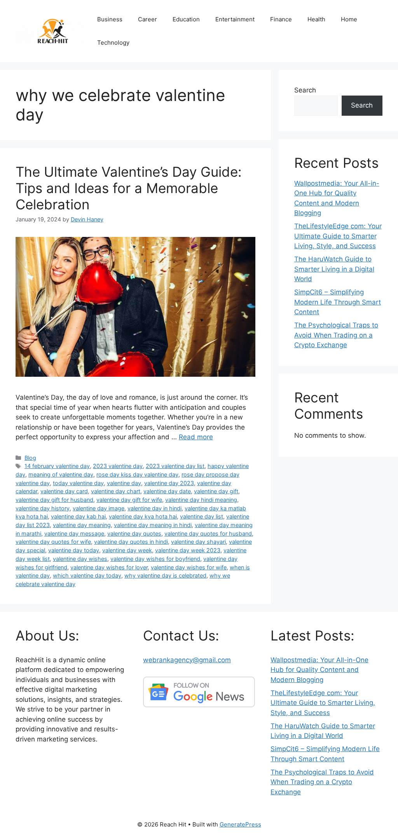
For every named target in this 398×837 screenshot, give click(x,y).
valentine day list (201, 516)
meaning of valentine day (60, 474)
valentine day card (64, 491)
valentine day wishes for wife (189, 567)
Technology (113, 42)
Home (349, 19)
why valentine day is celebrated (165, 575)
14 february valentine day (57, 466)
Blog (30, 457)
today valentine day (78, 483)
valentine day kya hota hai (143, 516)
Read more (196, 437)
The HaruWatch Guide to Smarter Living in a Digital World (334, 269)
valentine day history (43, 508)
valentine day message (74, 533)
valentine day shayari (198, 541)
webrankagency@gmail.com (187, 660)
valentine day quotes (134, 533)
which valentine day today (87, 575)
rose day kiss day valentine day (137, 474)
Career (147, 19)
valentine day (124, 483)
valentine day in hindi (154, 508)
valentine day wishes (80, 558)
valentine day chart (115, 491)
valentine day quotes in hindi (131, 541)
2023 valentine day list (175, 466)
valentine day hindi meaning (201, 499)
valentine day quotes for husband (208, 533)
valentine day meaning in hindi (153, 525)
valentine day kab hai (78, 516)
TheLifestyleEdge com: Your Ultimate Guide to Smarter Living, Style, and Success (338, 236)
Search (305, 90)
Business (109, 19)
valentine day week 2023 (187, 550)
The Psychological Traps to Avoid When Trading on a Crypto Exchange (336, 335)
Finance (281, 19)
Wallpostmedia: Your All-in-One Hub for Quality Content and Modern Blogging (319, 670)
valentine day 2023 (169, 483)
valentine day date (167, 491)
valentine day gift (216, 491)
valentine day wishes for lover (109, 567)
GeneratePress (240, 824)
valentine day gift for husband (54, 499)
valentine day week (127, 550)
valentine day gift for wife (129, 499)
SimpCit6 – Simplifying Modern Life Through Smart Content (337, 302)
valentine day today (73, 550)
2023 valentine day (118, 466)
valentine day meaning (82, 525)
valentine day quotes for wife (53, 541)
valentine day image (98, 508)
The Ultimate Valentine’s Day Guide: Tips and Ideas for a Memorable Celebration (129, 188)
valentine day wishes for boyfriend (155, 558)
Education (186, 19)
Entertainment (235, 19)
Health (316, 19)
